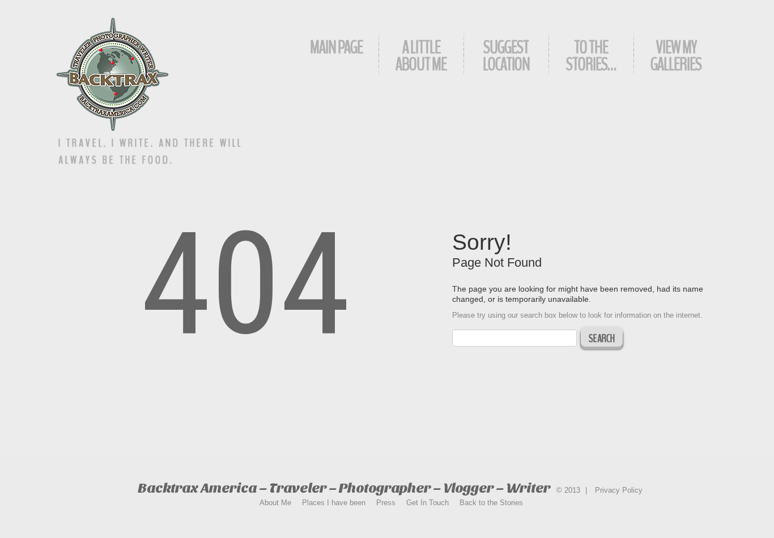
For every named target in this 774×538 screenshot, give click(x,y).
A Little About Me (420, 55)
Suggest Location (506, 55)
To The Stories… (591, 55)
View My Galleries (675, 55)
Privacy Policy (619, 490)
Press (385, 502)
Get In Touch (427, 502)
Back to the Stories (491, 502)
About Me (275, 502)
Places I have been (333, 502)
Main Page (336, 47)
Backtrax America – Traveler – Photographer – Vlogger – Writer (344, 488)
